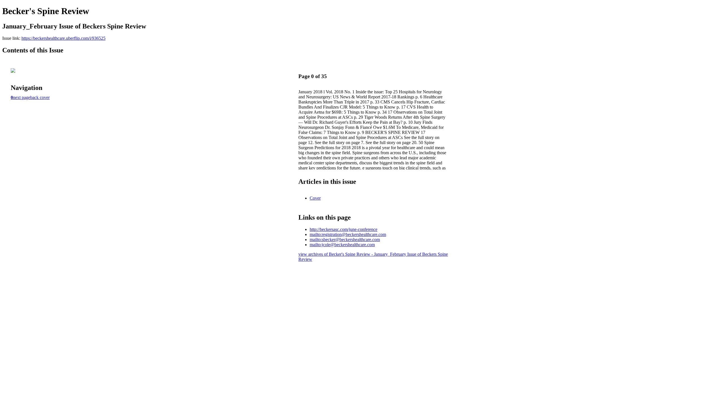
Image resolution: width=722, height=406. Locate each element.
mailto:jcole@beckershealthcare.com (342, 244)
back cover (40, 97)
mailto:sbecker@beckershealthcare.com (345, 239)
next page (21, 97)
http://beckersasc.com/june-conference (343, 229)
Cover (315, 198)
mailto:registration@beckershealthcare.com (348, 234)
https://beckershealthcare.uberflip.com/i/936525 (63, 38)
